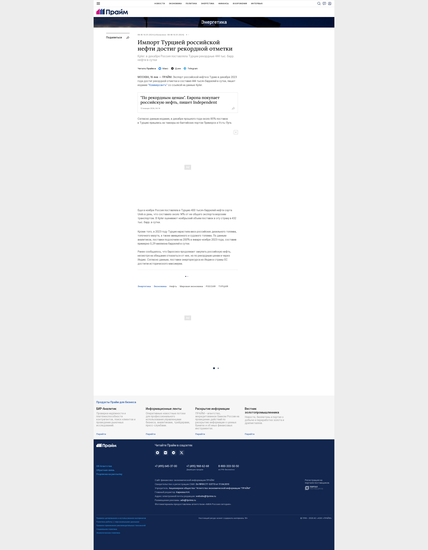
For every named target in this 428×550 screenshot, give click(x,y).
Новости (159, 3)
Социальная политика (106, 529)
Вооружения (240, 3)
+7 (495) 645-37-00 (166, 466)
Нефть (173, 286)
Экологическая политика (108, 533)
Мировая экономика (191, 286)
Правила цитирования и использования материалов (121, 518)
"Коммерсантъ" (157, 85)
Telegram (193, 68)
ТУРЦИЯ (223, 286)
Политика (191, 3)
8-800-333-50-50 (228, 468)
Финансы (223, 3)
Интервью (257, 3)
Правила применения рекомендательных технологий (121, 525)
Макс (165, 68)
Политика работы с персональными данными (117, 522)
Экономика (175, 3)
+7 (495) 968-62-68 (197, 468)
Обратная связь (105, 470)
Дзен (178, 68)
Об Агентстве (104, 466)
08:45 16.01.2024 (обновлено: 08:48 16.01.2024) (161, 35)
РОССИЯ (211, 286)
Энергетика (207, 3)
